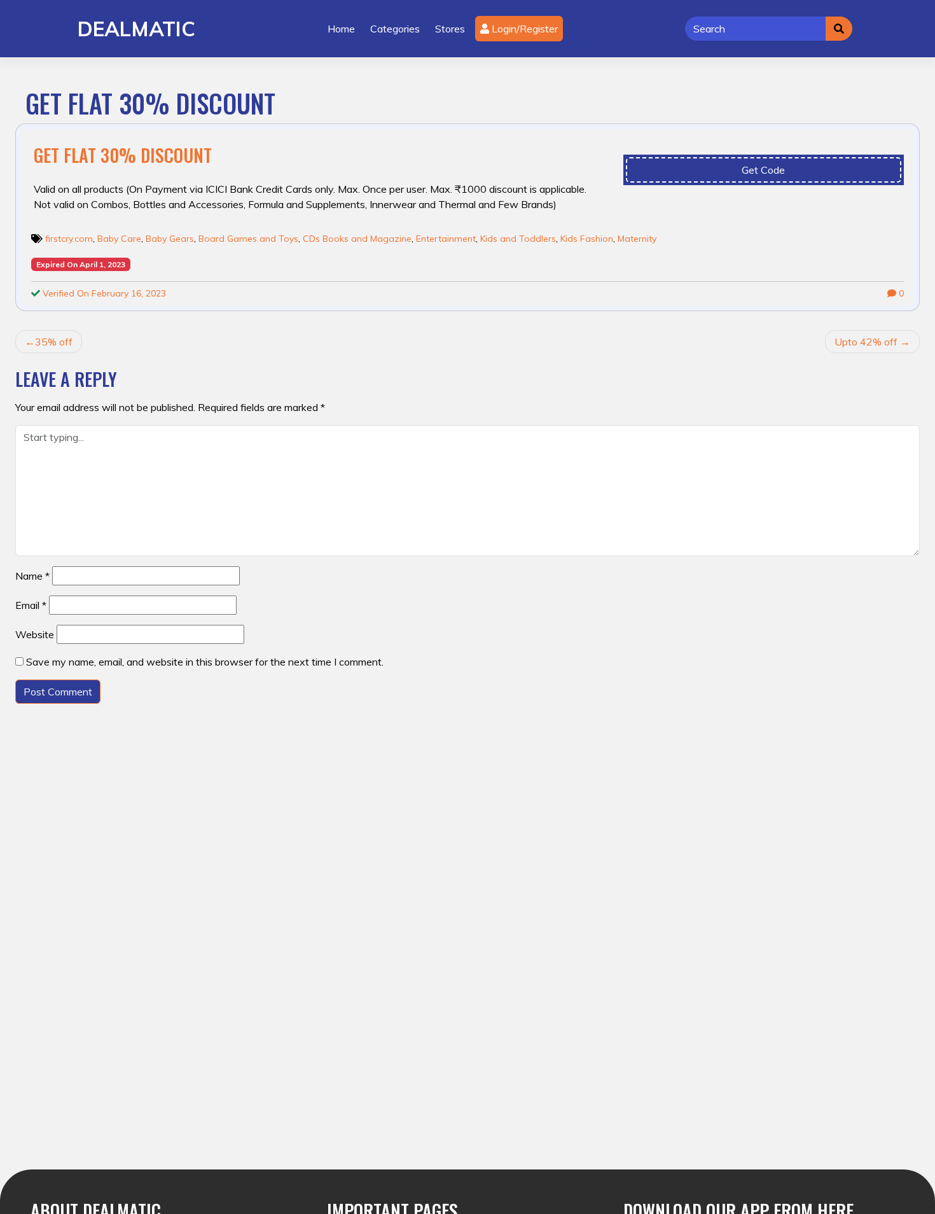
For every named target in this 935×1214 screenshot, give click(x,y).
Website (34, 634)
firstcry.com (69, 238)
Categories (395, 28)
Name (32, 575)
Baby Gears (170, 238)
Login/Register (523, 28)
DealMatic (136, 28)
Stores (450, 28)
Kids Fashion (586, 238)
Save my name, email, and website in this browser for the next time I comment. (205, 661)
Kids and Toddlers (518, 238)
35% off (54, 341)
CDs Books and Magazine (357, 238)
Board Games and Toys (248, 238)
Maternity (637, 238)
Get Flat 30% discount (123, 155)
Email (30, 605)
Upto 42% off (866, 341)
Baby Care (119, 238)
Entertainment (446, 238)
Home (341, 28)
